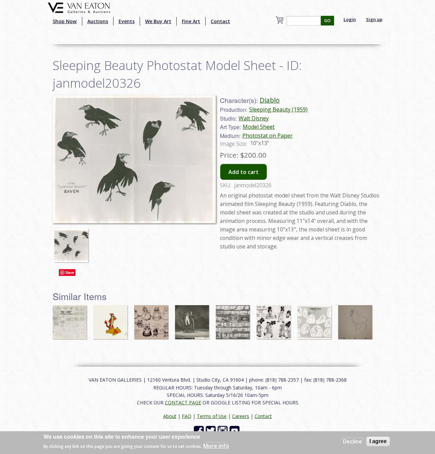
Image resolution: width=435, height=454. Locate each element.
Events (127, 21)
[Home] (79, 7)
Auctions (97, 21)
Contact (220, 21)
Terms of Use (212, 416)
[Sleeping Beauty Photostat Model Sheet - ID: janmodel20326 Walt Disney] (134, 158)
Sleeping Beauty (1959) (278, 109)
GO (327, 20)
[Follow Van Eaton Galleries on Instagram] (223, 430)
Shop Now (65, 21)
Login (350, 19)
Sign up (374, 19)
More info (216, 446)
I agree (378, 441)
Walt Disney (254, 118)
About (169, 416)
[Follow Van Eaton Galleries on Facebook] (200, 430)
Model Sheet (259, 126)
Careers (240, 416)
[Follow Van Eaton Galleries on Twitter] (212, 430)
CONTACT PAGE (183, 402)
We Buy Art (158, 21)
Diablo (270, 100)
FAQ (186, 416)
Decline (352, 441)
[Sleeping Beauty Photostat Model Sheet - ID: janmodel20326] (73, 242)
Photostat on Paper (267, 135)
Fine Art (191, 21)
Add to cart (243, 172)
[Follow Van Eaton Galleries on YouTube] (235, 430)
